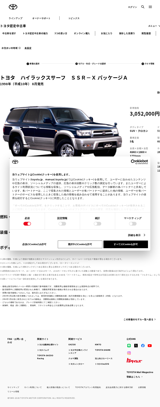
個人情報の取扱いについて (58, 387)
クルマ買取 (73, 358)
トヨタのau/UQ (102, 364)
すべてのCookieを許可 (126, 244)
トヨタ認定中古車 (13, 26)
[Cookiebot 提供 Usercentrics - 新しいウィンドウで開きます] (134, 161)
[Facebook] (142, 345)
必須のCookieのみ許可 (34, 244)
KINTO (98, 344)
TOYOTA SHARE (102, 350)
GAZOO (72, 344)
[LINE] (129, 345)
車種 (34, 63)
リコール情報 (13, 391)
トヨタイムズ (43, 350)
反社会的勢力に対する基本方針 (119, 387)
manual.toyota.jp (56, 179)
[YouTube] (149, 345)
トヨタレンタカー (76, 364)
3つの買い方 (61, 33)
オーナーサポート (41, 18)
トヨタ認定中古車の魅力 (35, 33)
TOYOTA (13, 6)
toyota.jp (37, 179)
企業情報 (142, 387)
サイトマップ (13, 387)
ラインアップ (15, 18)
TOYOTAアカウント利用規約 (88, 387)
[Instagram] (129, 353)
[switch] (62, 224)
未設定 (28, 47)
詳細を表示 (134, 235)
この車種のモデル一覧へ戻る (138, 319)
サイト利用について (33, 387)
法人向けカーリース (103, 358)
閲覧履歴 (146, 33)
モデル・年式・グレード (92, 63)
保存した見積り (127, 33)
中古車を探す (9, 33)
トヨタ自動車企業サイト (48, 344)
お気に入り (106, 33)
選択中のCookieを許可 (80, 244)
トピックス (74, 18)
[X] (135, 345)
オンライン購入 (82, 33)
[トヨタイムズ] (134, 360)
